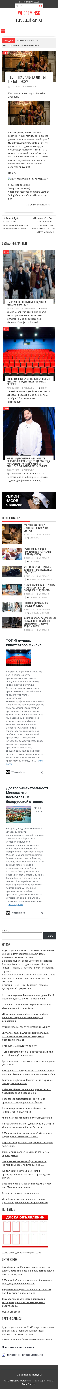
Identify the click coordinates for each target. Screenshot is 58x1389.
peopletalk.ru (43, 204)
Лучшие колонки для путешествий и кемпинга (26, 1026)
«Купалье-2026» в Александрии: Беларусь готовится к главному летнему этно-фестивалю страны (25, 1036)
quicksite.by (35, 1252)
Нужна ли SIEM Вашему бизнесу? (19, 1045)
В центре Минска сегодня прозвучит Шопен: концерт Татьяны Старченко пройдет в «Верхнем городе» (28, 968)
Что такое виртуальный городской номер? (36, 604)
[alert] (29, 1355)
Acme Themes (29, 1384)
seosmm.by (23, 1252)
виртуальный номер (39, 613)
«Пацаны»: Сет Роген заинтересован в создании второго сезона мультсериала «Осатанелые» (43, 225)
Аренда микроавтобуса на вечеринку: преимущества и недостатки (38, 569)
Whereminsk (29, 13)
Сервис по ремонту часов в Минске (22, 1193)
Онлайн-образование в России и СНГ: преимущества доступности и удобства (39, 587)
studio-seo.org (9, 1252)
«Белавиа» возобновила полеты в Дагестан (27, 1117)
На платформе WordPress (17, 1380)
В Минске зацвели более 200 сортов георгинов (27, 960)
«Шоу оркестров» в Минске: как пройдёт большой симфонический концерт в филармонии (25, 1017)
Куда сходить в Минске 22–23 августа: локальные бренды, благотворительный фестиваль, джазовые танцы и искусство (28, 954)
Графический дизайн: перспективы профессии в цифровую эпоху (37, 551)
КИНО (5, 53)
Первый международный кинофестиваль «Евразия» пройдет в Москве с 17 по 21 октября (28, 381)
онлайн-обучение (38, 597)
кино (44, 308)
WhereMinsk (30, 86)
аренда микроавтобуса (41, 579)
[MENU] (3, 31)
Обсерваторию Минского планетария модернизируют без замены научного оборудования (23, 1302)
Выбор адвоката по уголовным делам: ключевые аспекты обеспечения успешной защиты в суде (40, 622)
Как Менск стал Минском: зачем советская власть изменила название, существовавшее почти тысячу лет (28, 978)
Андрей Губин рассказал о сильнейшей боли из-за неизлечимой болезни (15, 223)
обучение (34, 538)
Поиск (5, 930)
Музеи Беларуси (11, 1311)
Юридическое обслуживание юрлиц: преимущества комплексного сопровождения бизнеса (26, 1174)
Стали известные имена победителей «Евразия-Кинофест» (26, 303)
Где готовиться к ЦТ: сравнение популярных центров (36, 528)
